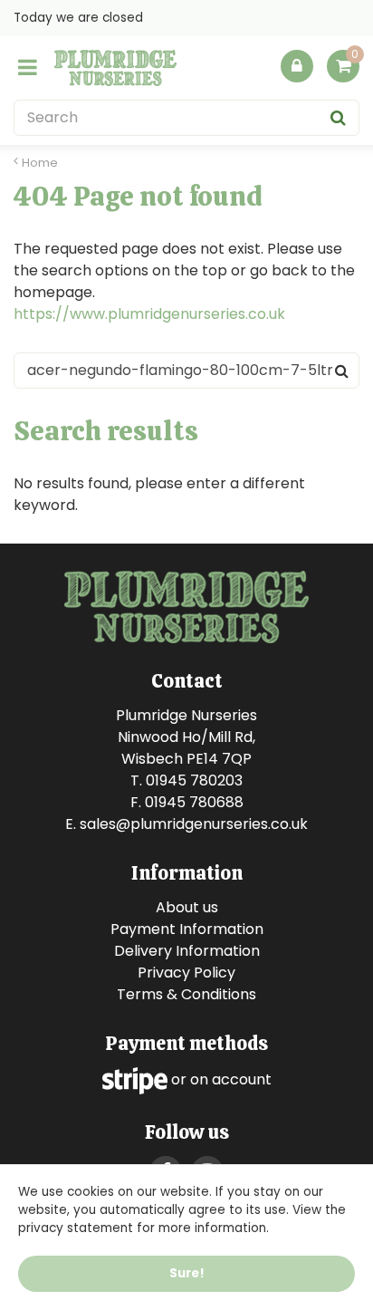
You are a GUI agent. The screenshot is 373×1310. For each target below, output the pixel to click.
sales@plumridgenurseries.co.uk (194, 824)
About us (187, 907)
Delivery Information (187, 950)
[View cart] (343, 66)
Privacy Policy (186, 972)
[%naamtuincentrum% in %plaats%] (115, 68)
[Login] (297, 66)
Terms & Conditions (186, 994)
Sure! (187, 1273)
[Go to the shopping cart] (343, 71)
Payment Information (186, 929)
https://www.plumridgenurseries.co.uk (149, 313)
